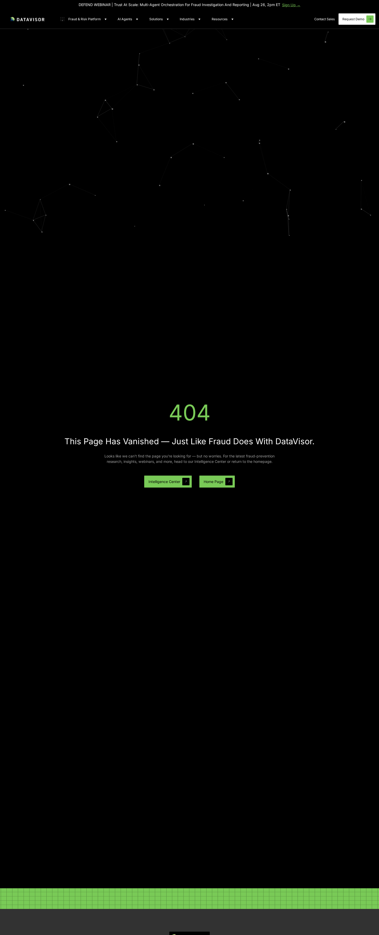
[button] (83, 19)
